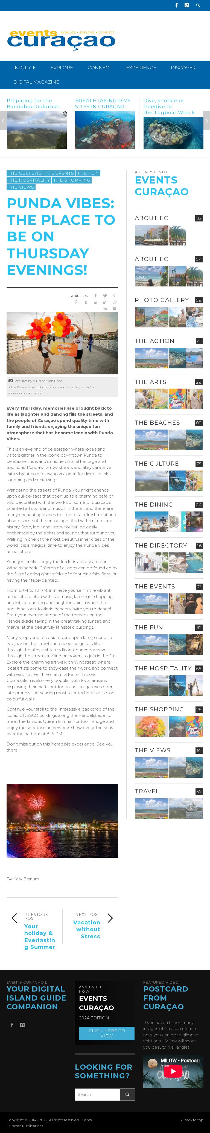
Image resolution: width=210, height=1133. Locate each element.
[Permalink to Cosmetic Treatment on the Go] (151, 562)
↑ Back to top (191, 1120)
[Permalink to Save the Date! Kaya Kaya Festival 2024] (177, 399)
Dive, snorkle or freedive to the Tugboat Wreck (100, 106)
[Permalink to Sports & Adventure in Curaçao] (151, 358)
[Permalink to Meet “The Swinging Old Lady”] (194, 808)
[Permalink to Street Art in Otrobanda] (151, 317)
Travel (147, 791)
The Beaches (157, 422)
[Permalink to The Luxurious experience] (194, 521)
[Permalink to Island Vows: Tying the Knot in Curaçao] (194, 685)
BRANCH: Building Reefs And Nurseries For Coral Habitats (170, 106)
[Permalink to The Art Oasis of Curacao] (194, 399)
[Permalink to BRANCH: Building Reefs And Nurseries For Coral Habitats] (173, 133)
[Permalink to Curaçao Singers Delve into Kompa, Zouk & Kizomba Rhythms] (194, 603)
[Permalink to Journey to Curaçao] (177, 235)
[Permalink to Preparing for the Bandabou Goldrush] (177, 440)
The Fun (88, 173)
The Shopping (71, 180)
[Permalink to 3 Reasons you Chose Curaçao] (151, 235)
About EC (151, 218)
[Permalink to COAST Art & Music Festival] (177, 521)
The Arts (151, 381)
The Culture (24, 173)
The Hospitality (29, 180)
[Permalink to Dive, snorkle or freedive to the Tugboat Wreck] (105, 133)
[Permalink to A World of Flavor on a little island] (151, 726)
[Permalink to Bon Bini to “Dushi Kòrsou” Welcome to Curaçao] (177, 276)
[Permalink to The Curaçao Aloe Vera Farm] (177, 317)
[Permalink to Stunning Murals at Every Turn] (151, 399)
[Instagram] (187, 5)
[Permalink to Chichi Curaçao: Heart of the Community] (194, 317)
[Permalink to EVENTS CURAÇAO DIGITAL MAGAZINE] (151, 276)
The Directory (161, 545)
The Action (155, 341)
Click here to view (107, 1033)
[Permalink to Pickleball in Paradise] (194, 358)
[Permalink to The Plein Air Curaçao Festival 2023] (194, 644)
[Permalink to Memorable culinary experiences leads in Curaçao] (151, 521)
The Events (59, 173)
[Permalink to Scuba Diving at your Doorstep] (194, 562)
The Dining (154, 504)
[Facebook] (176, 5)
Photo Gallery (162, 300)
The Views (21, 187)
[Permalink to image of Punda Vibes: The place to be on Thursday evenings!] (62, 342)
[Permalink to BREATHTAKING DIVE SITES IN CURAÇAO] (37, 130)
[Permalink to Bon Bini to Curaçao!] (177, 562)
